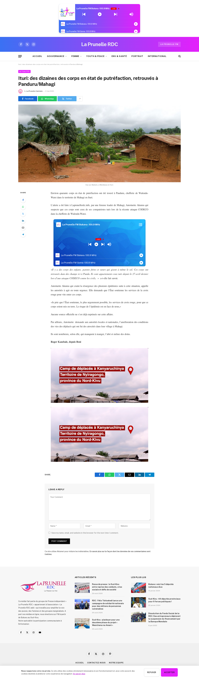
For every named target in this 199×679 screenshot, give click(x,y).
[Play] (99, 14)
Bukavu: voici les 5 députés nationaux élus (161, 585)
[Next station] (84, 14)
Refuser (151, 672)
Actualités (24, 71)
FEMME (75, 56)
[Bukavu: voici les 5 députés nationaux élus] (138, 588)
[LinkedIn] (23, 220)
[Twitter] (23, 213)
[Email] (23, 227)
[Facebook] (23, 200)
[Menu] (20, 56)
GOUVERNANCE (55, 56)
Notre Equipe (116, 663)
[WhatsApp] (23, 207)
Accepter (169, 672)
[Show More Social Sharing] (80, 98)
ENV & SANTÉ (119, 56)
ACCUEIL (37, 56)
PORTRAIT (137, 56)
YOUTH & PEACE (95, 56)
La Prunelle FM (169, 44)
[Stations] (140, 224)
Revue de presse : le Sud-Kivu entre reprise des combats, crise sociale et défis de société (107, 587)
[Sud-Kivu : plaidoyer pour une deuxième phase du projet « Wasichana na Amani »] (82, 623)
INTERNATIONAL (157, 56)
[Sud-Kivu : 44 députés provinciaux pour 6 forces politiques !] (138, 602)
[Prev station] (115, 14)
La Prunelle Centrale (34, 91)
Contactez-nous (96, 663)
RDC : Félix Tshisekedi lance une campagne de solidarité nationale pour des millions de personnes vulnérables (108, 605)
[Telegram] (23, 234)
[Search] (179, 56)
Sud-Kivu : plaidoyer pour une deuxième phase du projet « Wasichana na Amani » (106, 622)
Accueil (79, 663)
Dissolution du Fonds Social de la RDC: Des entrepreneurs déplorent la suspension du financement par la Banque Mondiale (164, 617)
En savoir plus (79, 674)
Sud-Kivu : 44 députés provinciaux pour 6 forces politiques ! (164, 600)
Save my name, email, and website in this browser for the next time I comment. (85, 533)
